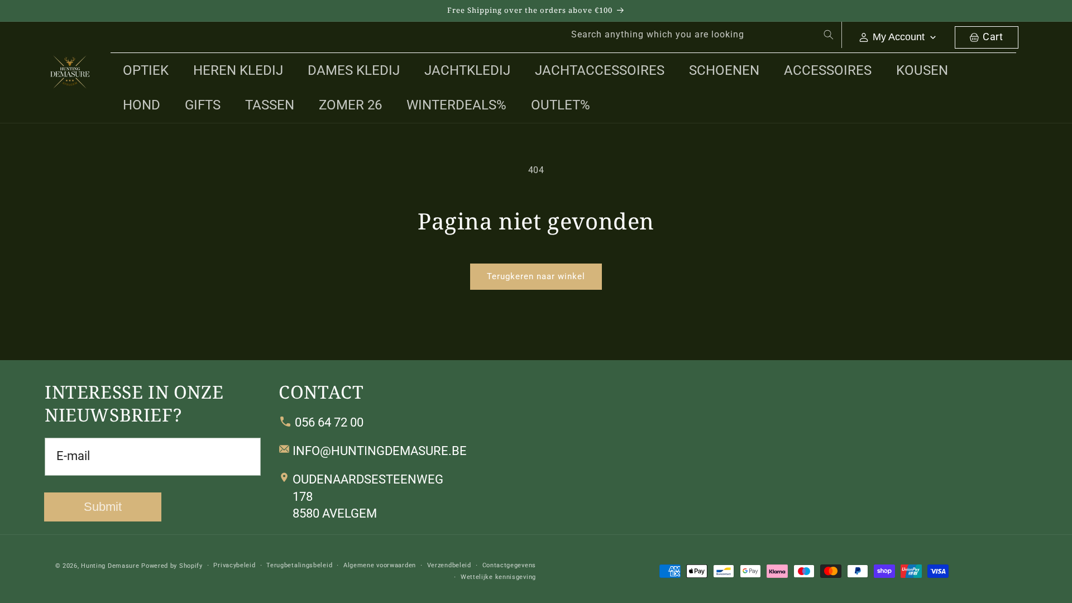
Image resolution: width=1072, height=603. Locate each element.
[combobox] (700, 34)
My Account (899, 36)
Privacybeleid (234, 565)
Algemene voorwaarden (379, 565)
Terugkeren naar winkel (536, 276)
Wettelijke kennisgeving (498, 576)
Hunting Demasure (110, 566)
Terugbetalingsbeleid (299, 565)
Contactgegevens (509, 565)
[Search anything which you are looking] (828, 34)
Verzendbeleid (449, 565)
